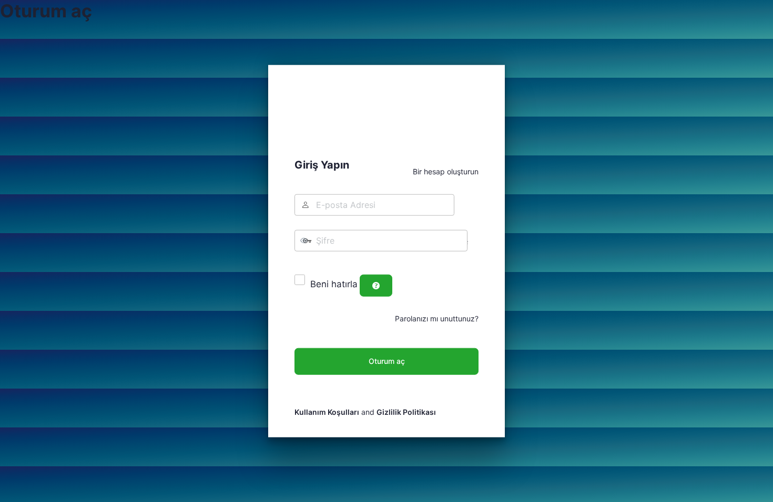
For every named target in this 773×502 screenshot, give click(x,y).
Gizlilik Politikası (406, 411)
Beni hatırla (334, 284)
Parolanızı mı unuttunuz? (437, 317)
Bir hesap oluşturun (446, 171)
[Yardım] (376, 285)
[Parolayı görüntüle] (302, 261)
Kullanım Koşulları (326, 411)
